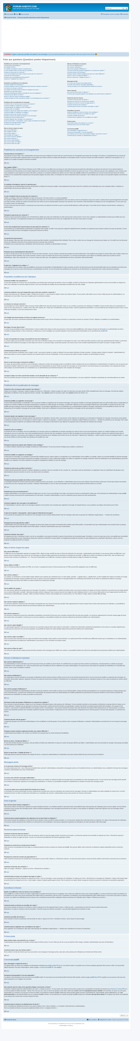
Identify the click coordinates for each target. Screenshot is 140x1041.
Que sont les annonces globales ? (13, 136)
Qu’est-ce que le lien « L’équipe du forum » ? (79, 77)
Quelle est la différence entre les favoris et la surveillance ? (82, 112)
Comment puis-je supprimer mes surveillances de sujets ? (82, 117)
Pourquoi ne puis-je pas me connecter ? (14, 72)
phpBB (103, 331)
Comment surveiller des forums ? (76, 115)
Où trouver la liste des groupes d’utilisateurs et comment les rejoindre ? (86, 70)
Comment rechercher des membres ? (77, 104)
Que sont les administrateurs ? (75, 65)
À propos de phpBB (45, 967)
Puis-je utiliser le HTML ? (10, 131)
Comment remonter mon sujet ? (12, 124)
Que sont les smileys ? (10, 133)
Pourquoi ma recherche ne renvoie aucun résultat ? (80, 101)
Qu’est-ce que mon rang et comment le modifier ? (17, 96)
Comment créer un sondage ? (12, 109)
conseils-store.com (63, 1023)
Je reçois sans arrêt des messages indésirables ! (80, 84)
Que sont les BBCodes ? (10, 130)
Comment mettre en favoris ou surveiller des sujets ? (81, 113)
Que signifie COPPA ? (10, 67)
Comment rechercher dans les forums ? (77, 99)
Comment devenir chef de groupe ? (76, 72)
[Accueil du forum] (8, 7)
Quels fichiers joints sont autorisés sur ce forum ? (80, 123)
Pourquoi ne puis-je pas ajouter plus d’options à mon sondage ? (21, 110)
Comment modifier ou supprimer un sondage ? (16, 112)
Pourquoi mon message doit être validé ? (15, 122)
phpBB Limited (51, 965)
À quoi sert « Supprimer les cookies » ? (14, 79)
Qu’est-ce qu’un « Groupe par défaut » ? (78, 75)
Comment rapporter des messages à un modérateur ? (18, 119)
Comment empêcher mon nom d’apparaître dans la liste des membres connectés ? (26, 86)
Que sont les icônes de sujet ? (12, 143)
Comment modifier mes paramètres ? (14, 84)
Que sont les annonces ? (11, 138)
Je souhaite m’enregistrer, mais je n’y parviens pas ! (18, 68)
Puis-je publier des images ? (11, 135)
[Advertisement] (68, 35)
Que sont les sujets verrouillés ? (12, 141)
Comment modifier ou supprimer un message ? (16, 105)
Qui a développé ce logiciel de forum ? (77, 130)
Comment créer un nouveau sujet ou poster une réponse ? (19, 104)
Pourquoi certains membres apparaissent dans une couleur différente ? (86, 74)
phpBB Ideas (94, 977)
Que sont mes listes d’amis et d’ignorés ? (78, 92)
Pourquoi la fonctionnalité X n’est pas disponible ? (80, 132)
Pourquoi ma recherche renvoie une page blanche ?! (81, 103)
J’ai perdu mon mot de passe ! (12, 75)
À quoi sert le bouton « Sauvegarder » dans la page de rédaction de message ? (25, 120)
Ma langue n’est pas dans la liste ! (13, 91)
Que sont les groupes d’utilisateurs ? (77, 68)
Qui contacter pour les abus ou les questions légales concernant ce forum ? (87, 133)
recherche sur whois (116, 989)
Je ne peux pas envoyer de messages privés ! (79, 83)
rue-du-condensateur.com (77, 1023)
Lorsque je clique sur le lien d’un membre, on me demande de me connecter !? (27, 98)
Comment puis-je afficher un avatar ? (14, 94)
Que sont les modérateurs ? (74, 67)
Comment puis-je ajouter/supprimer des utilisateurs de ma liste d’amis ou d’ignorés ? (89, 94)
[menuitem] (16, 14)
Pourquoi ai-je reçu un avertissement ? (14, 117)
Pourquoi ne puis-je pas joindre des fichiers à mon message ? (20, 115)
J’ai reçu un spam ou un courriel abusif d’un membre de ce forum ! (84, 86)
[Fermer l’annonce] (127, 54)
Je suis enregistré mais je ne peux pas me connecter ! (18, 70)
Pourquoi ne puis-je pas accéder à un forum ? (16, 114)
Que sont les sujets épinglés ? (12, 140)
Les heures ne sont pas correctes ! (13, 88)
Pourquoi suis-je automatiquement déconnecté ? (17, 77)
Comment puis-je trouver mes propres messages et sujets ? (83, 106)
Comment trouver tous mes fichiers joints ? (78, 124)
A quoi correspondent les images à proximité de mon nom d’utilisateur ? (23, 93)
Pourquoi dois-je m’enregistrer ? (12, 65)
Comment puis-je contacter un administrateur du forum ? (82, 135)
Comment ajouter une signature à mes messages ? (17, 107)
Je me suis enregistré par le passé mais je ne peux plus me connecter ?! (23, 74)
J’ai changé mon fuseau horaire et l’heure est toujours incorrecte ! (21, 89)
